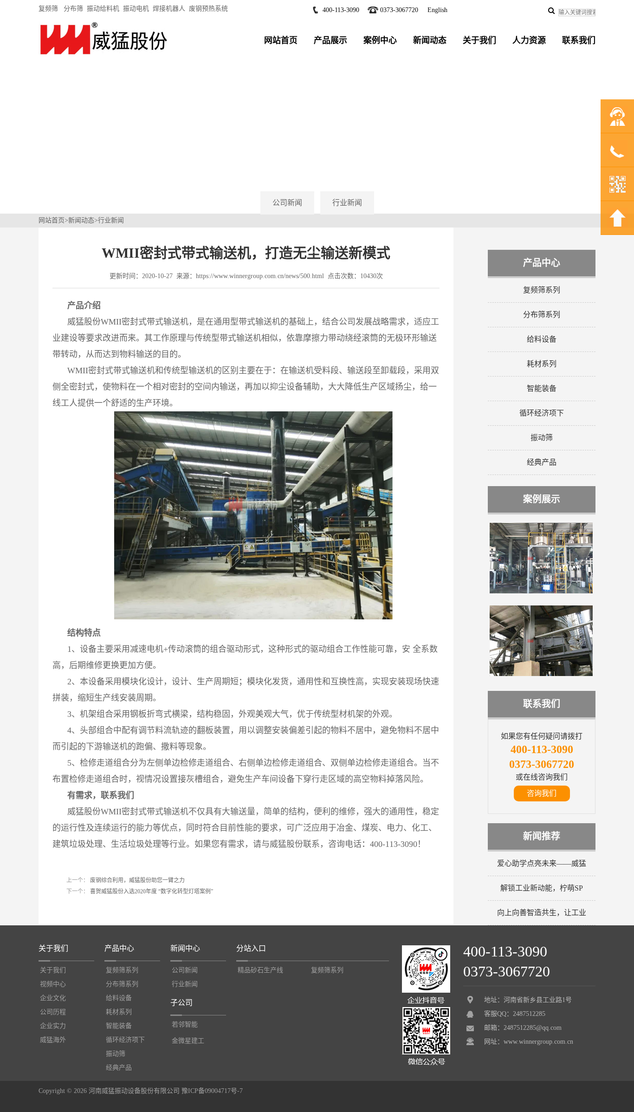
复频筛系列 (541, 290)
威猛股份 (286, 844)
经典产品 (541, 462)
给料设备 (541, 339)
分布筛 (73, 8)
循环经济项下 (541, 413)
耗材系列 (541, 364)
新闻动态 (429, 40)
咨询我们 (541, 793)
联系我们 (578, 40)
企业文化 (53, 998)
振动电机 (136, 8)
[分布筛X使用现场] (541, 591)
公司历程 (53, 1011)
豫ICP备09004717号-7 (212, 1090)
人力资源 (529, 40)
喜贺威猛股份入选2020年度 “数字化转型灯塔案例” (151, 891)
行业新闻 (347, 203)
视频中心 (53, 984)
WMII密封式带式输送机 (111, 370)
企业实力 (53, 1025)
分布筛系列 (541, 315)
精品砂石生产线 (260, 970)
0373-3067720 (399, 10)
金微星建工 (188, 1040)
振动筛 (541, 438)
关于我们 (479, 40)
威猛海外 (53, 1039)
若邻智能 (185, 1024)
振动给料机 (103, 8)
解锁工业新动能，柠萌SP (541, 888)
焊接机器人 (169, 8)
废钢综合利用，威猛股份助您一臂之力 (137, 880)
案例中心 (380, 40)
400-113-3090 (341, 10)
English (437, 10)
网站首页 (281, 40)
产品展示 (330, 40)
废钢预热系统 (208, 8)
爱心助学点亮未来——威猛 (541, 863)
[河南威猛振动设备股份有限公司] (103, 54)
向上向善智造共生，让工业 (541, 913)
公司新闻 (287, 203)
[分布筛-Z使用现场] (541, 674)
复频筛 (48, 8)
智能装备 (541, 388)
